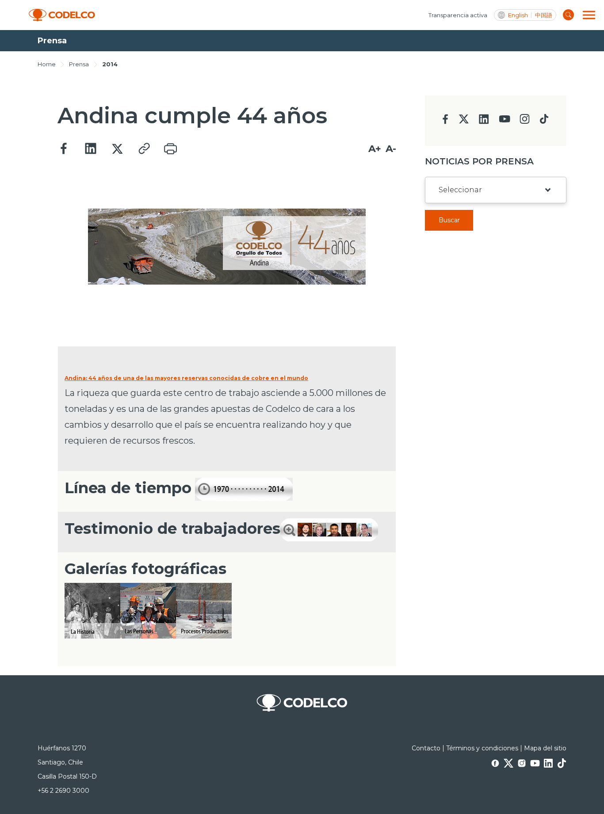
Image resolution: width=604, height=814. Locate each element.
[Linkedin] (90, 149)
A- (391, 149)
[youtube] (504, 122)
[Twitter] (117, 149)
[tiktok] (544, 121)
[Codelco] (62, 15)
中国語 (543, 15)
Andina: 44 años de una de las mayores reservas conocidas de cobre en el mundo (186, 378)
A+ (374, 149)
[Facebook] (64, 149)
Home (47, 64)
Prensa (79, 64)
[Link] (143, 149)
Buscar (449, 220)
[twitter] (464, 122)
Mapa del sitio (545, 748)
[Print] (170, 149)
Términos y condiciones (482, 748)
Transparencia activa (457, 15)
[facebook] (445, 122)
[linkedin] (484, 122)
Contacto (426, 748)
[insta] (525, 121)
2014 (110, 64)
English (518, 15)
